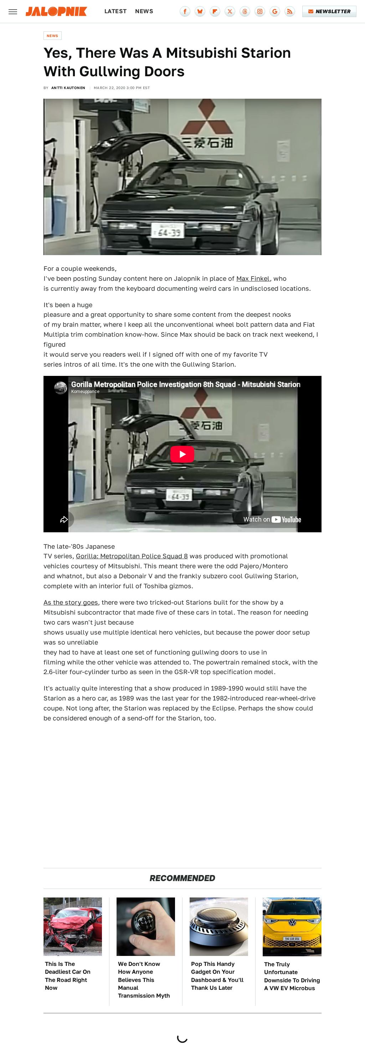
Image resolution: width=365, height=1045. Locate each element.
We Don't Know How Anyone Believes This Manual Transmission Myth (144, 980)
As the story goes (70, 602)
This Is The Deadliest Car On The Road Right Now (68, 976)
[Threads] (245, 11)
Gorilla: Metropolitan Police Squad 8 (132, 556)
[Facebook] (185, 11)
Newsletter (333, 11)
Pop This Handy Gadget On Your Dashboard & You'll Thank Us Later (217, 976)
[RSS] (289, 11)
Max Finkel (253, 278)
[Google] (274, 11)
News (144, 11)
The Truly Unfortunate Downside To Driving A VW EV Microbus (292, 976)
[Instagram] (260, 11)
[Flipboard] (215, 11)
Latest (115, 11)
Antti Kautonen (68, 88)
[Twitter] (230, 11)
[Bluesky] (200, 11)
